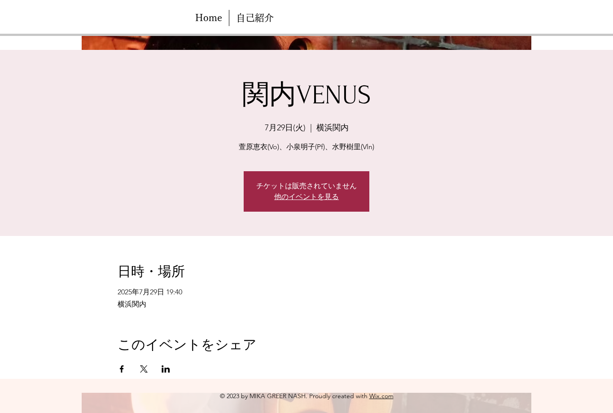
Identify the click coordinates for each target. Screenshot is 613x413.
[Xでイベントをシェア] (144, 369)
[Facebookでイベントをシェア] (122, 369)
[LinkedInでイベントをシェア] (166, 369)
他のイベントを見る (306, 196)
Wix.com (381, 396)
